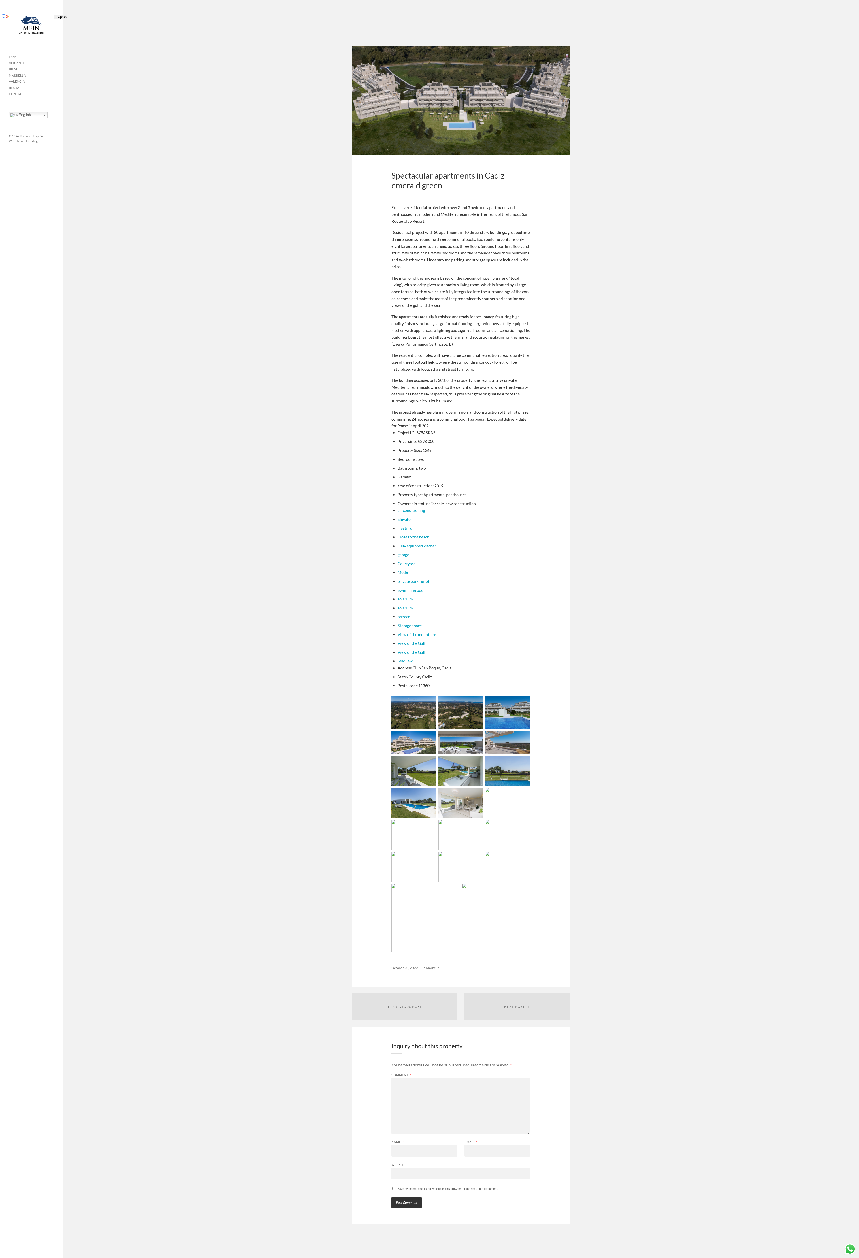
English (24, 115)
